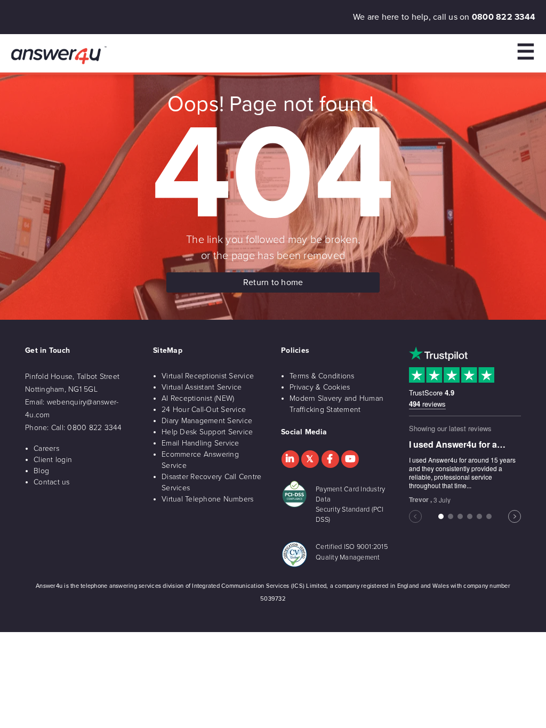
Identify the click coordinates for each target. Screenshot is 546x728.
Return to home (273, 282)
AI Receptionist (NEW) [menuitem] (198, 398)
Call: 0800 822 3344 (86, 427)
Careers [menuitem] (46, 448)
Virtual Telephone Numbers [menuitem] (207, 499)
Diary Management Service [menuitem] (207, 420)
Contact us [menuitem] (52, 482)
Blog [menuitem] (41, 470)
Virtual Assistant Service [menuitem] (202, 387)
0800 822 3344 (503, 17)
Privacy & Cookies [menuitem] (320, 387)
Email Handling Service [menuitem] (200, 443)
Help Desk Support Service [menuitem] (207, 431)
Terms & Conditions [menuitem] (322, 376)
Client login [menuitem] (53, 459)
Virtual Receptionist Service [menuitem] (208, 376)
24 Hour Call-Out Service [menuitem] (204, 409)
